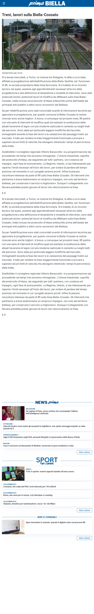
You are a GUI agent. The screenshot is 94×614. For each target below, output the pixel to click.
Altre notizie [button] (84, 452)
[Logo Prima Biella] (47, 3)
